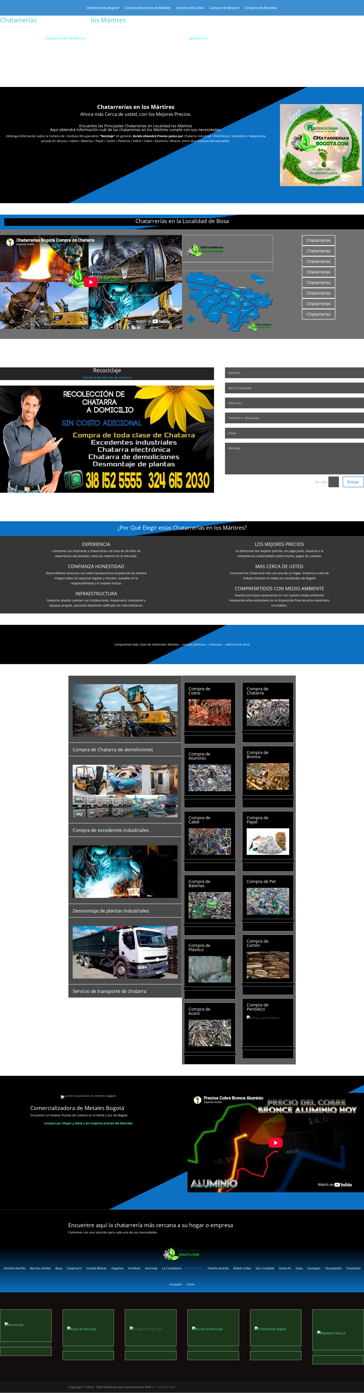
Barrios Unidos (40, 1268)
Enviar (353, 482)
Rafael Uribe (242, 1268)
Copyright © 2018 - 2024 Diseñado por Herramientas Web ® (111, 1387)
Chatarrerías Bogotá (102, 8)
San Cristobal (265, 1268)
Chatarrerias (318, 240)
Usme (191, 1284)
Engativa (117, 1268)
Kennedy (151, 1268)
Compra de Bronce (224, 8)
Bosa (58, 1268)
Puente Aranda (218, 1268)
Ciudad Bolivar (96, 1268)
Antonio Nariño (14, 1268)
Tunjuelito (353, 1268)
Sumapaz (313, 1268)
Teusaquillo (333, 1268)
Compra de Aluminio (261, 8)
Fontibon (134, 1268)
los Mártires (194, 1268)
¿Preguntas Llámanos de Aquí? (204, 64)
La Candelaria (172, 1268)
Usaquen (175, 1284)
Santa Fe (285, 1268)
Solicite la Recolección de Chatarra (107, 377)
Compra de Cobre (190, 8)
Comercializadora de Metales (147, 8)
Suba (299, 1268)
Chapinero (74, 1268)
